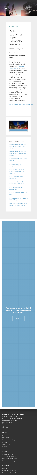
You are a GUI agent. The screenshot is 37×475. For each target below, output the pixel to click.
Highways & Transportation (10, 473)
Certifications (6, 444)
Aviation (4, 468)
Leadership (5, 437)
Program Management (9, 458)
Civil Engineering (7, 454)
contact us (18, 319)
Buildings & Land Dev (9, 470)
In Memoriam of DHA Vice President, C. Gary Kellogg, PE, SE (17, 153)
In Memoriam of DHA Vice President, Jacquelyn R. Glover (17, 146)
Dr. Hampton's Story (8, 440)
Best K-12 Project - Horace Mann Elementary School (18, 204)
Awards (4, 446)
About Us (5, 435)
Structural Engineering (9, 456)
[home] (27, 8)
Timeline (4, 442)
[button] (6, 8)
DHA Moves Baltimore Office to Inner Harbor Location (16, 171)
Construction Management (10, 461)
